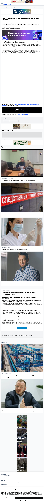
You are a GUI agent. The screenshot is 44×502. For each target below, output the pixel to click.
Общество (7, 7)
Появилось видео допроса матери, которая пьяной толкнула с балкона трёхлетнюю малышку (18, 180)
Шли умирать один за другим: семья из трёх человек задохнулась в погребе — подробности (18, 214)
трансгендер (16, 121)
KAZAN (7, 4)
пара (9, 335)
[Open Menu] (2, 4)
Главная (3, 7)
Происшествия (9, 178)
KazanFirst (5, 118)
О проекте (4, 487)
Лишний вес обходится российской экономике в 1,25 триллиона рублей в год (15, 249)
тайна (16, 335)
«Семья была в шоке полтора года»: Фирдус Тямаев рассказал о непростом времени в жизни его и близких (21, 283)
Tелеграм (22, 114)
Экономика (9, 373)
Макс (19, 114)
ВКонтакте (27, 114)
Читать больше (22, 328)
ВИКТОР (5, 335)
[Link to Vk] (2, 480)
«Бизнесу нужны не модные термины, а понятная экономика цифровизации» (20, 410)
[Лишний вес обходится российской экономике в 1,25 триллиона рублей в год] (22, 232)
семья (12, 335)
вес (4, 121)
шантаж (30, 335)
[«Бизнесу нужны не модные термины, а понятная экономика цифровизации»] (22, 393)
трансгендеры (21, 335)
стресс (11, 121)
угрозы (26, 335)
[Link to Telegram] (5, 480)
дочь (7, 121)
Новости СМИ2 (3, 139)
